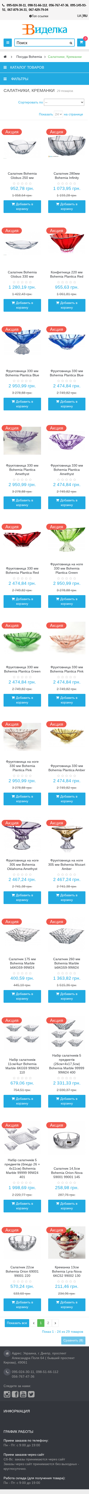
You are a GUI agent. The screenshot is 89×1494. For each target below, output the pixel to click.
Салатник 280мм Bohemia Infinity (67, 176)
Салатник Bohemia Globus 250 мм (22, 176)
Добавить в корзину (24, 206)
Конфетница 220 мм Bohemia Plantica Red (66, 274)
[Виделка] (44, 29)
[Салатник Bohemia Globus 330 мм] (22, 243)
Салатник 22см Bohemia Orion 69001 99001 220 (22, 1271)
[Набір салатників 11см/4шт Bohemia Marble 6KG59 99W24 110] (22, 1033)
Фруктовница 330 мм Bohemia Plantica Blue (22, 373)
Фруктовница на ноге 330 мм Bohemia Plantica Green (66, 568)
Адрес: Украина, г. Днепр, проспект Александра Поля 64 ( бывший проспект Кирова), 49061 (39, 1357)
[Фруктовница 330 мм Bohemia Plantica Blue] (22, 342)
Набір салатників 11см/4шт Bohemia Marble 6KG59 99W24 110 (22, 1066)
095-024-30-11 (23, 1372)
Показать (46, 114)
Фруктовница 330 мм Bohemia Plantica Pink (67, 669)
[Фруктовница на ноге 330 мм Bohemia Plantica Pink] (22, 736)
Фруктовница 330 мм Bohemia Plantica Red (22, 570)
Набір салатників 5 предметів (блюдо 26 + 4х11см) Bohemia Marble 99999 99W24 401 (22, 1168)
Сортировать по (30, 102)
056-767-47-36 (23, 1376)
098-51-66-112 (47, 1372)
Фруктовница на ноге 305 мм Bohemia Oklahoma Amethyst (22, 864)
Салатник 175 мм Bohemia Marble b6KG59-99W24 (22, 963)
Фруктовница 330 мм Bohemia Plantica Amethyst (22, 470)
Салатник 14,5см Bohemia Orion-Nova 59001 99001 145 (67, 1173)
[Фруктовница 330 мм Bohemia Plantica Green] (22, 638)
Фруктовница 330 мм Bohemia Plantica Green (22, 669)
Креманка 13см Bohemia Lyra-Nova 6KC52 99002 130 (67, 1271)
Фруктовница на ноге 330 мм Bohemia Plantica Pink (22, 766)
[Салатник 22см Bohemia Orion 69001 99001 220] (22, 1242)
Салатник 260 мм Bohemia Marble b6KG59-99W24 (66, 963)
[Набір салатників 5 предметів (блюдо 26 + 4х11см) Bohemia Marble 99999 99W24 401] (22, 1137)
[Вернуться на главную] (5, 56)
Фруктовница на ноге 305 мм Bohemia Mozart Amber (66, 864)
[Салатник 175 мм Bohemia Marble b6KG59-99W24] (22, 934)
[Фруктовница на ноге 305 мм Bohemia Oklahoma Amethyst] (22, 835)
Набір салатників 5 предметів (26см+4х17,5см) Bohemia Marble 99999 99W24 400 (66, 1064)
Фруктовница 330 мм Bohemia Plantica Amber (66, 768)
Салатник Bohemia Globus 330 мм (22, 274)
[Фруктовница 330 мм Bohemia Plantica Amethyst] (22, 440)
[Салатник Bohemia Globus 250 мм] (22, 144)
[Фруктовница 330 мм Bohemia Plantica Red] (22, 539)
